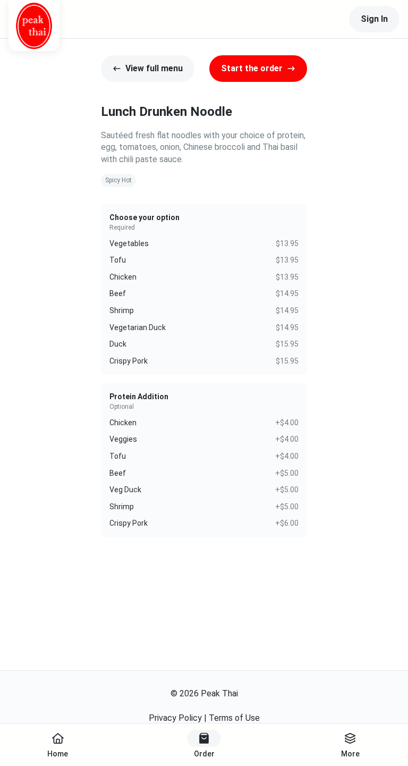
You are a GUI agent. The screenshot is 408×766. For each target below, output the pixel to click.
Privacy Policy (175, 718)
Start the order (252, 68)
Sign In (374, 19)
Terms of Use (234, 718)
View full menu (154, 68)
